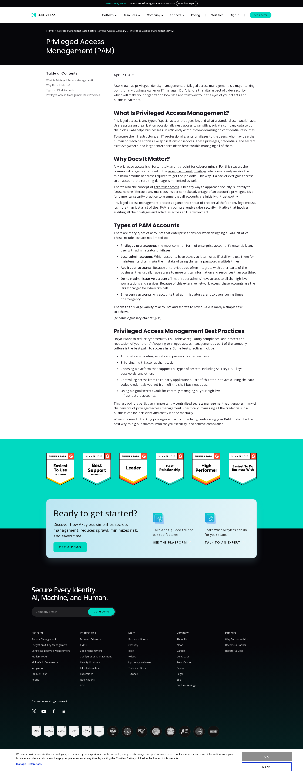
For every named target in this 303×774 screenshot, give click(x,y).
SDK (82, 685)
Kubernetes (86, 673)
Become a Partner (235, 645)
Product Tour (39, 673)
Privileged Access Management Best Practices (73, 95)
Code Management (91, 650)
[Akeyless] (44, 15)
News (180, 645)
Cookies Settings (186, 685)
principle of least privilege (187, 171)
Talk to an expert (222, 542)
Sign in (234, 15)
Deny (266, 766)
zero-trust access (166, 187)
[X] (34, 711)
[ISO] (113, 731)
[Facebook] (53, 711)
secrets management (208, 403)
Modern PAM (39, 656)
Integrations (38, 668)
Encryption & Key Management (49, 645)
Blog (131, 650)
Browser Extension (91, 639)
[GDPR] (127, 731)
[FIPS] (184, 731)
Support (181, 668)
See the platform (170, 542)
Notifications (87, 679)
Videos (132, 656)
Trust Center (184, 662)
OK (266, 756)
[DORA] (199, 731)
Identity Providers (90, 662)
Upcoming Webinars (139, 662)
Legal (180, 673)
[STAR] (170, 731)
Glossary (133, 645)
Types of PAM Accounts (60, 90)
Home (50, 30)
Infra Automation (90, 668)
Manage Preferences (29, 763)
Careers (181, 650)
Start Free (217, 15)
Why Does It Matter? (58, 85)
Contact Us (183, 656)
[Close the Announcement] (269, 3)
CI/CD (83, 645)
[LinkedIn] (63, 711)
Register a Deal (234, 650)
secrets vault (151, 391)
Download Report (186, 3)
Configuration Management (96, 656)
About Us (182, 639)
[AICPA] (156, 731)
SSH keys (222, 369)
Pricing (195, 15)
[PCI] (141, 731)
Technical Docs (137, 668)
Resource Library (138, 639)
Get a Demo (261, 15)
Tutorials (133, 673)
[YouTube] (43, 711)
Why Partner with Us (236, 639)
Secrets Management (44, 639)
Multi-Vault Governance (45, 662)
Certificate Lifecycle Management (51, 650)
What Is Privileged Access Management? (69, 80)
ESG (179, 679)
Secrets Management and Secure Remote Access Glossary (91, 30)
